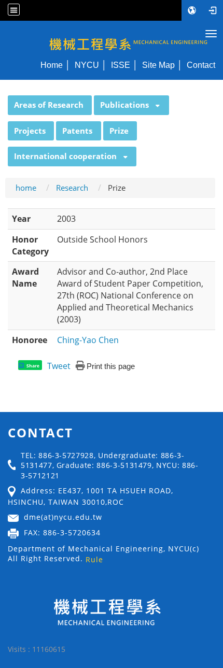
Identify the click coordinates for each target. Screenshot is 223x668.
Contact (201, 64)
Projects (30, 130)
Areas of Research (48, 105)
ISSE (120, 64)
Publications (124, 105)
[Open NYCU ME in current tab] (111, 38)
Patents (77, 130)
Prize (119, 130)
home (26, 187)
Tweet (59, 366)
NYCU (87, 64)
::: (3, 101)
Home (51, 64)
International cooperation (65, 156)
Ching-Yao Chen (88, 340)
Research (72, 187)
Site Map (158, 64)
